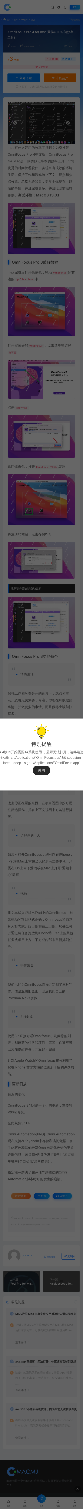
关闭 (41, 770)
